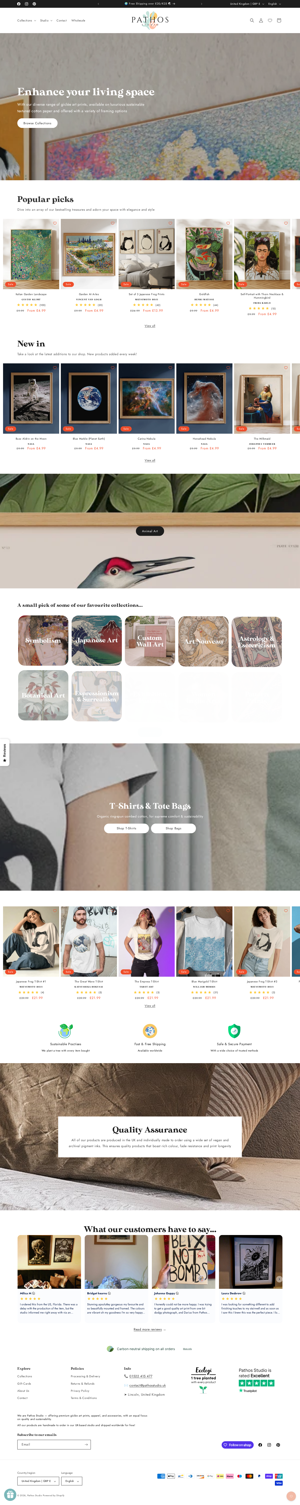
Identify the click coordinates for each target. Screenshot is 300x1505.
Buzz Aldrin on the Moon (31, 439)
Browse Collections (37, 123)
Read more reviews (148, 1329)
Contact (22, 1398)
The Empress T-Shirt (147, 977)
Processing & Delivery (85, 1376)
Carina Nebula (147, 439)
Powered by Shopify (53, 1495)
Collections (24, 1376)
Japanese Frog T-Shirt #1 (31, 977)
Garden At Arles (89, 294)
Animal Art (150, 531)
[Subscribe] (86, 1444)
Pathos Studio (34, 1495)
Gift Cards (24, 1384)
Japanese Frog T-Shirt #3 (262, 977)
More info (187, 1349)
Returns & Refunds (83, 1384)
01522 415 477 (140, 1376)
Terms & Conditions (84, 1398)
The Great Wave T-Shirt (89, 977)
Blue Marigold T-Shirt (204, 977)
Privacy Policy (80, 1391)
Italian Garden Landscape (31, 294)
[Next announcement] (201, 4)
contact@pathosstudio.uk (147, 1385)
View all (150, 326)
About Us (23, 1391)
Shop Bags (173, 828)
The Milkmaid (262, 439)
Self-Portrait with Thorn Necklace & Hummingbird (262, 295)
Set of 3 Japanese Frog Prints (146, 294)
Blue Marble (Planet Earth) (89, 439)
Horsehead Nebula (204, 439)
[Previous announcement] (98, 4)
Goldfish (204, 294)
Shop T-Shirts (126, 828)
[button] (26, 20)
